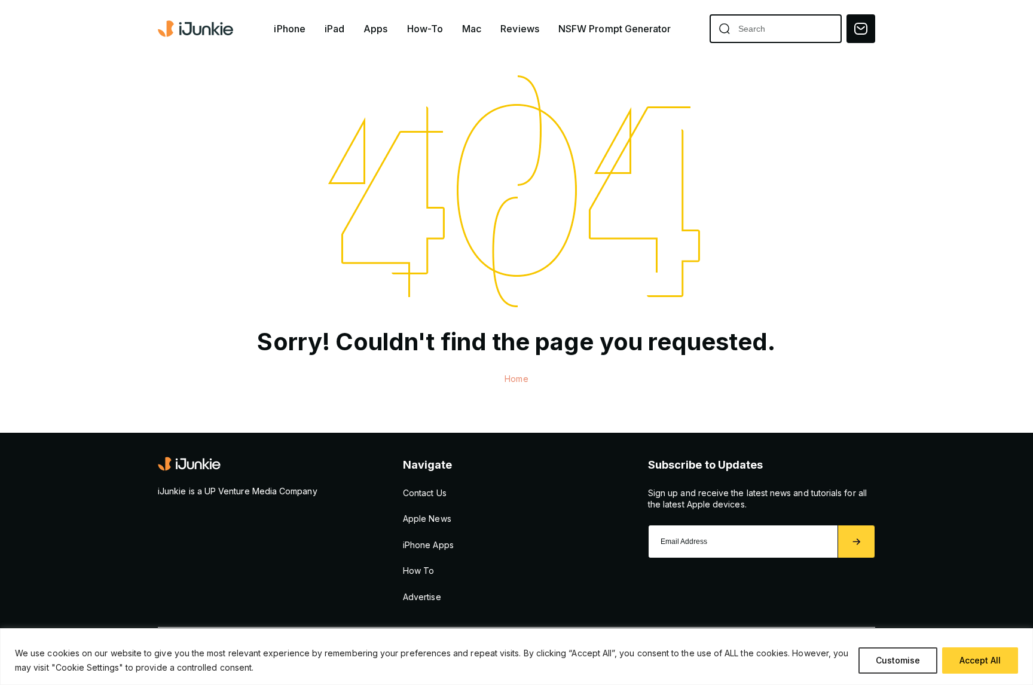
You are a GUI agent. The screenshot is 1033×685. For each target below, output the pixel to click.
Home (516, 379)
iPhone (289, 29)
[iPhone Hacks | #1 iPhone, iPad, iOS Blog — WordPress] (197, 28)
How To (418, 570)
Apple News (427, 518)
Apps (375, 29)
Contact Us (425, 493)
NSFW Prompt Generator (614, 29)
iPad (334, 29)
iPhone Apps (428, 545)
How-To (425, 29)
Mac (471, 29)
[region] (516, 656)
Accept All (980, 660)
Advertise (422, 597)
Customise (898, 660)
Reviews (519, 29)
